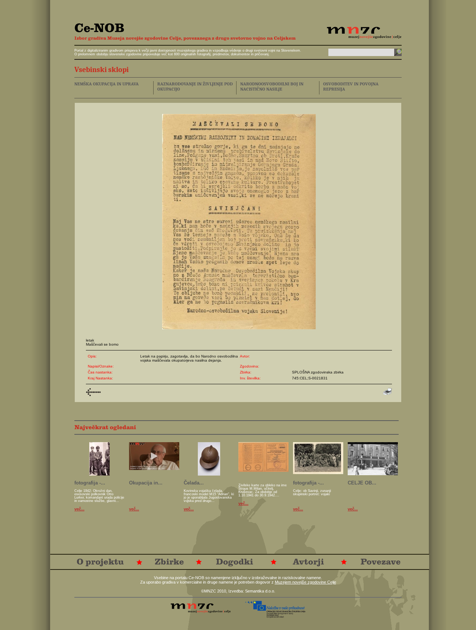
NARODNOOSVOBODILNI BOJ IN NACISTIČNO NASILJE (271, 86)
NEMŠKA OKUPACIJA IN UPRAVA (106, 83)
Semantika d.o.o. (260, 591)
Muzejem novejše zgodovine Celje (305, 582)
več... (79, 509)
